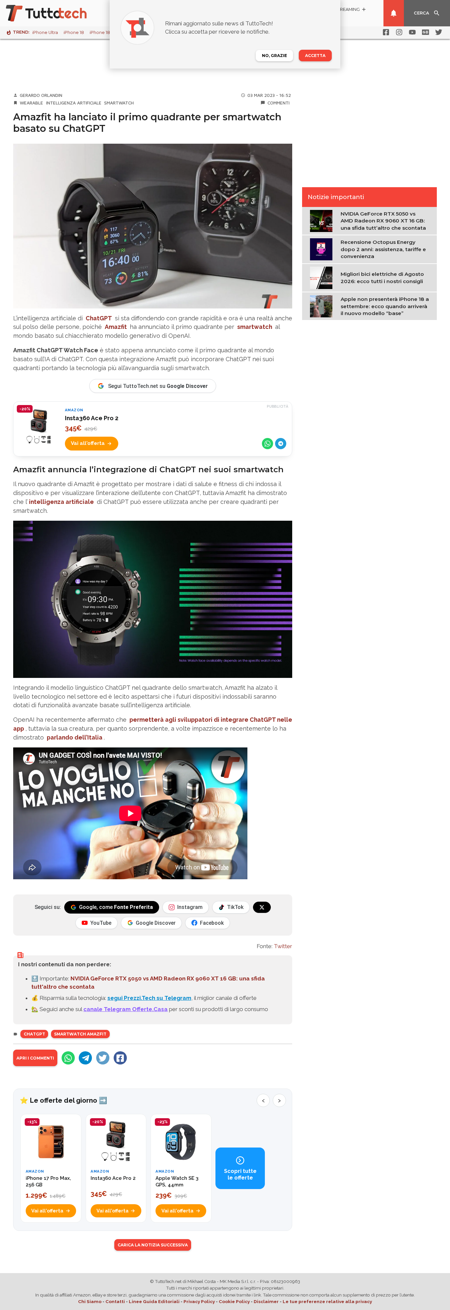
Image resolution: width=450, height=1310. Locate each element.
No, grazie (274, 55)
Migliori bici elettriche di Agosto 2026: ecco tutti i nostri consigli (382, 277)
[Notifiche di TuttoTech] (393, 13)
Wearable (31, 102)
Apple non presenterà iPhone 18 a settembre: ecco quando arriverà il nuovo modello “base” (385, 306)
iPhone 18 (74, 32)
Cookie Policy (234, 1301)
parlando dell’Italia (74, 737)
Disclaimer (266, 1301)
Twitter (283, 946)
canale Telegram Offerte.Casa (125, 1009)
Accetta (315, 55)
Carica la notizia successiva (153, 1244)
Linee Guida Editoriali (154, 1301)
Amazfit (116, 326)
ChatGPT (99, 318)
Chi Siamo (89, 1301)
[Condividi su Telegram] (280, 443)
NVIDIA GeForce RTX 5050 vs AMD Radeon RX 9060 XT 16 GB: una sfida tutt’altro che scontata (383, 221)
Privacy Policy (199, 1301)
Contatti (115, 1301)
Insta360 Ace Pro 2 (91, 418)
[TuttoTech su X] (262, 907)
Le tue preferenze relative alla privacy (327, 1301)
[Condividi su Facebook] (120, 1057)
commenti (278, 102)
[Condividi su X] (102, 1057)
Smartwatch (119, 102)
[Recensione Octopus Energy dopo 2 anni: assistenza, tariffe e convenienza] (322, 249)
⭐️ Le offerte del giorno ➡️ (63, 1100)
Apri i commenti (35, 1058)
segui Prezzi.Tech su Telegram (149, 998)
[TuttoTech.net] (55, 13)
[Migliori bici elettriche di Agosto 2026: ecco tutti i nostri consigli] (322, 277)
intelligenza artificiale (61, 501)
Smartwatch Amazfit (80, 1034)
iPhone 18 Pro (104, 32)
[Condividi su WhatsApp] (267, 443)
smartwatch (254, 326)
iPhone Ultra (45, 32)
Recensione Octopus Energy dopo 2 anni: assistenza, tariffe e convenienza (383, 249)
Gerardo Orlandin (41, 95)
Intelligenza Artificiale (73, 102)
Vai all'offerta (88, 443)
